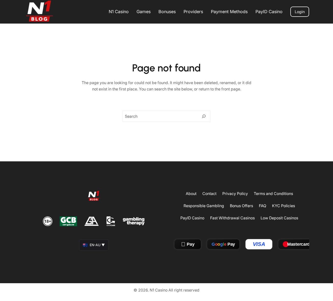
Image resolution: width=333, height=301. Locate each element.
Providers (193, 11)
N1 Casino (119, 11)
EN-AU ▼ (97, 245)
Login (300, 11)
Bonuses (167, 11)
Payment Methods (229, 11)
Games (144, 11)
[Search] (203, 116)
